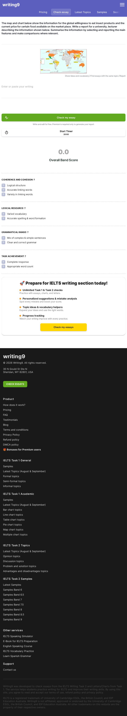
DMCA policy (11, 444)
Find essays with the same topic (104, 76)
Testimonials (10, 419)
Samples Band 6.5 (13, 594)
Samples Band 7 (12, 599)
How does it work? (14, 404)
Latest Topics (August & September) (24, 471)
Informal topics (12, 486)
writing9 (11, 4)
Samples (102, 12)
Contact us (9, 669)
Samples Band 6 (12, 589)
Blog (5, 424)
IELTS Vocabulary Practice (18, 651)
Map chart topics (13, 529)
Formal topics (11, 476)
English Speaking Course (17, 646)
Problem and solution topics (19, 566)
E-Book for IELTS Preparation (20, 641)
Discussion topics (13, 561)
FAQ (5, 414)
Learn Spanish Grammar (17, 656)
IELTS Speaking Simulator (18, 636)
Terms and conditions (15, 429)
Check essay (61, 12)
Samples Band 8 (12, 609)
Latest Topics (83, 12)
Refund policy (11, 439)
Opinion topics (11, 556)
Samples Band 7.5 (13, 604)
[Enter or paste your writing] (63, 91)
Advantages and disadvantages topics (25, 571)
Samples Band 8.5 (13, 614)
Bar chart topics (12, 509)
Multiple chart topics (15, 534)
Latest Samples (12, 584)
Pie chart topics (12, 524)
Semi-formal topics (14, 481)
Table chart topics (13, 519)
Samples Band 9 (12, 619)
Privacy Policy (11, 434)
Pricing (43, 12)
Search (117, 12)
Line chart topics (13, 514)
